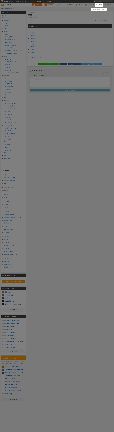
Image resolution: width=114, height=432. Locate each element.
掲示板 (100, 4)
